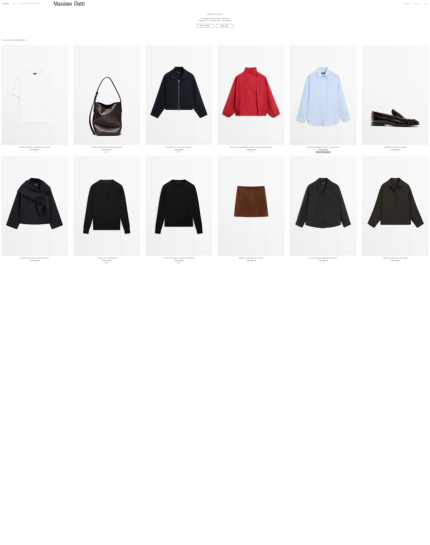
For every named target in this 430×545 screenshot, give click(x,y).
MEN (15, 3)
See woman (205, 26)
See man (225, 26)
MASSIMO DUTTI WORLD (30, 3)
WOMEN (5, 3)
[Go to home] (69, 3)
